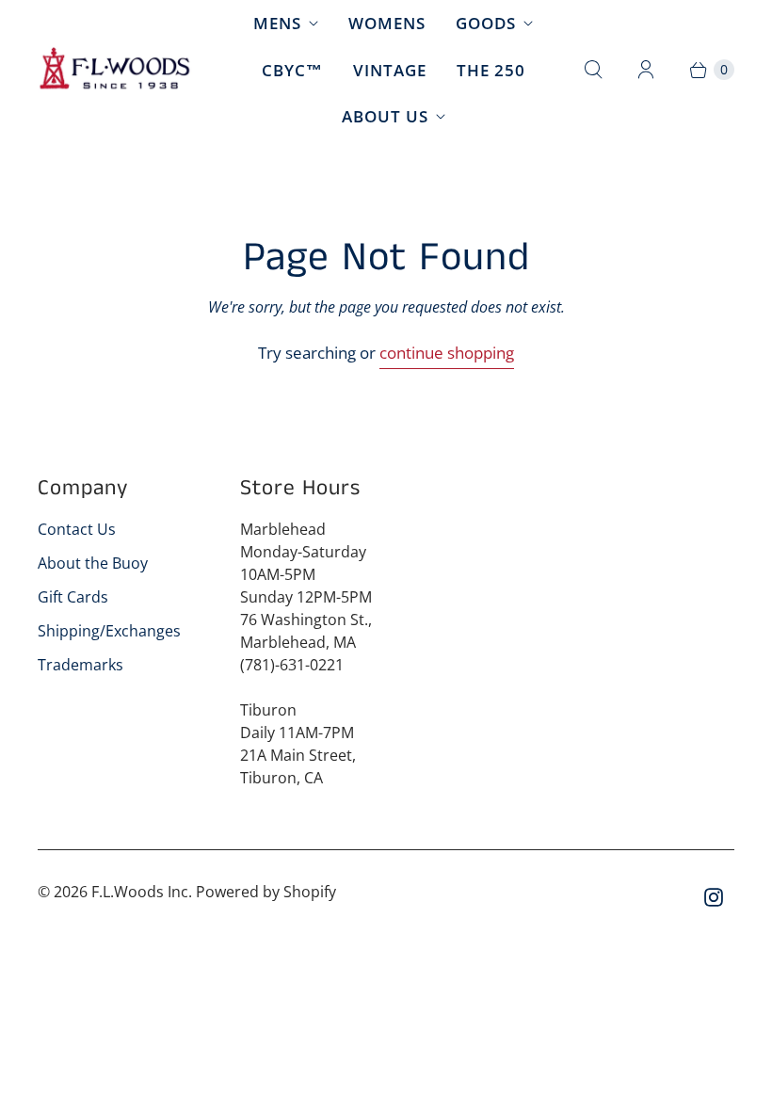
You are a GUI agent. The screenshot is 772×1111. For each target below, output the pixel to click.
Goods (486, 23)
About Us (385, 116)
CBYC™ (292, 70)
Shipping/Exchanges (109, 630)
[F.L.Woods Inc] (115, 69)
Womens (387, 23)
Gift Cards (73, 597)
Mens (277, 23)
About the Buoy (93, 563)
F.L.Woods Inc (139, 891)
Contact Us (77, 529)
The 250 (491, 70)
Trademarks (80, 664)
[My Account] (645, 69)
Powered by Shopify (266, 891)
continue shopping (446, 352)
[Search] (593, 69)
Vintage (389, 70)
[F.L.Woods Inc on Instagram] (713, 897)
